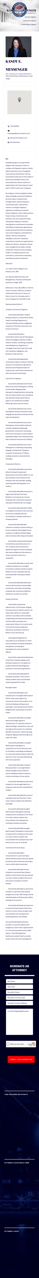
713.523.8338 (14, 126)
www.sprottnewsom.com (18, 138)
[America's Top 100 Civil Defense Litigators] (19, 9)
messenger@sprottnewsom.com (18, 133)
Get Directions (15, 142)
